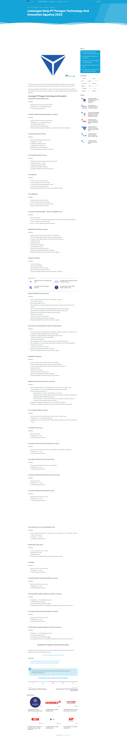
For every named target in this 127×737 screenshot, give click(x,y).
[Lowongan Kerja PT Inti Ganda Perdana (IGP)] (30, 282)
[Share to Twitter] (43, 683)
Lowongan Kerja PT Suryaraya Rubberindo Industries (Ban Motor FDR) (34, 728)
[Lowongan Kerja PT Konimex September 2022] (53, 702)
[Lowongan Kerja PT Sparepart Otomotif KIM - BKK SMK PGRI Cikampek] (84, 100)
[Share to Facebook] (33, 683)
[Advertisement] (63, 36)
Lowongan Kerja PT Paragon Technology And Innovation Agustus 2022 (93, 128)
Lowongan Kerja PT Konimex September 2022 (52, 710)
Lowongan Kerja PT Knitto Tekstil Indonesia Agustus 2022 (67, 287)
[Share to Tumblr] (73, 683)
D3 (96, 80)
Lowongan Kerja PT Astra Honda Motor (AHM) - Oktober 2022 (71, 710)
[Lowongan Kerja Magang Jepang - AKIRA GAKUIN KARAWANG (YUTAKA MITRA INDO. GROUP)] (84, 114)
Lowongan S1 (60, 1)
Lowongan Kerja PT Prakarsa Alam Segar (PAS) (52, 727)
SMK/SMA (85, 88)
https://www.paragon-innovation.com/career (53, 655)
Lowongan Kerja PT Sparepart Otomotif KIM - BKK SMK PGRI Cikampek (91, 70)
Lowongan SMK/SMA (42, 1)
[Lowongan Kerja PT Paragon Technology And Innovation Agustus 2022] (84, 128)
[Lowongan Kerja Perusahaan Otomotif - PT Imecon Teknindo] (56, 282)
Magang (82, 85)
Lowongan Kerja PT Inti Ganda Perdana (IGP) (43, 281)
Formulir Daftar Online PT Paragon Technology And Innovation (45, 661)
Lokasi (65, 1)
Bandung (84, 78)
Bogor (82, 80)
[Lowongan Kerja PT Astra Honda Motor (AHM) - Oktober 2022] (71, 702)
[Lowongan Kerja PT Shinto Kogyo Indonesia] (30, 287)
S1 (96, 85)
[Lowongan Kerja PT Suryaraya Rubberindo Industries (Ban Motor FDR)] (35, 719)
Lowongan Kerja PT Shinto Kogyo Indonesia (41, 287)
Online (90, 85)
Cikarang (89, 80)
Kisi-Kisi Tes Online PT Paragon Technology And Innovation (44, 663)
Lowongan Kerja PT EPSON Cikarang (37, 689)
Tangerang (94, 90)
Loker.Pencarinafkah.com (67, 735)
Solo (94, 88)
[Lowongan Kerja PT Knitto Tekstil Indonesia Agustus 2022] (56, 287)
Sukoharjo (84, 90)
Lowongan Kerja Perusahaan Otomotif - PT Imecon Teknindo (69, 281)
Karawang (94, 83)
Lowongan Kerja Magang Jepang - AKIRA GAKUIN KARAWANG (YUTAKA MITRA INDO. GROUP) (93, 114)
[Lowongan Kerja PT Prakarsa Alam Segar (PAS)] (53, 719)
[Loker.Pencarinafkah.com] (31, 2)
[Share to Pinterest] (53, 683)
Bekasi (94, 78)
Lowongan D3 (52, 1)
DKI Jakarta (84, 83)
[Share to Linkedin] (63, 683)
